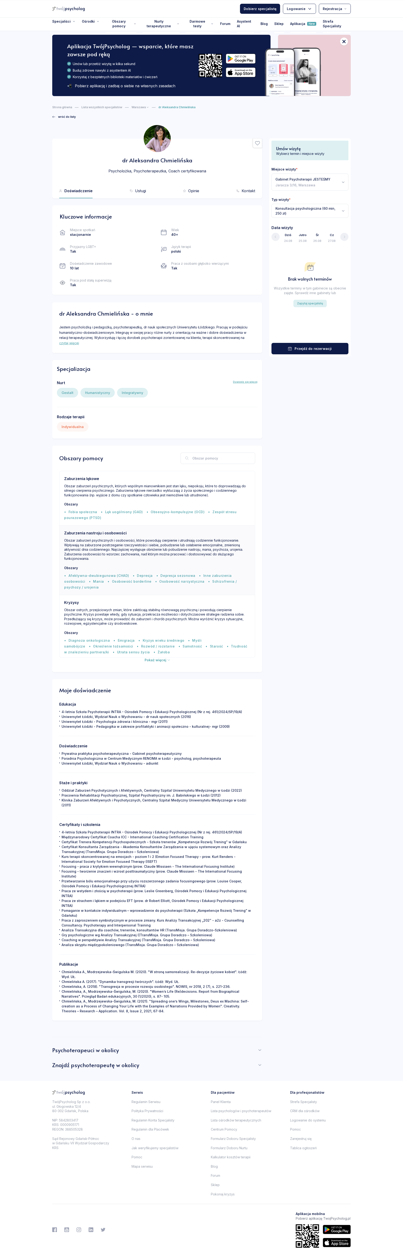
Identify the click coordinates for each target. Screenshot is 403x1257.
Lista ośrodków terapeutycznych (236, 1120)
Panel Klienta (221, 1102)
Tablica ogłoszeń (303, 1148)
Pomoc (137, 1157)
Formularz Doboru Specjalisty (233, 1139)
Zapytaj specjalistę (310, 303)
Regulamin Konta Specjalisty (153, 1120)
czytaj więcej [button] (69, 343)
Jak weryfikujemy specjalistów (155, 1148)
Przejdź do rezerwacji (313, 349)
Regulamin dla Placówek (150, 1129)
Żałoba (164, 652)
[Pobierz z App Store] (241, 72)
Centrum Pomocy (224, 1129)
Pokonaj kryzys (223, 1194)
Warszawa (139, 107)
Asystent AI (244, 23)
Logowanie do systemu (308, 1120)
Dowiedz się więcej (245, 381)
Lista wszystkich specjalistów (101, 107)
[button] (257, 143)
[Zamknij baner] (344, 41)
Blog (264, 24)
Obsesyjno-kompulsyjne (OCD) (178, 512)
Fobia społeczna (83, 512)
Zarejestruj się (301, 1139)
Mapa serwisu (142, 1166)
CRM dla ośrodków (305, 1111)
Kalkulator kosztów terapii (230, 1157)
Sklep (279, 24)
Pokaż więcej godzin (310, 334)
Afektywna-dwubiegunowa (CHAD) (99, 576)
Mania (98, 581)
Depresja (145, 576)
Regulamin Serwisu (146, 1102)
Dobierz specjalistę (260, 9)
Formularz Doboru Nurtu (229, 1148)
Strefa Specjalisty (332, 23)
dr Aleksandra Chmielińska (176, 107)
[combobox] (309, 182)
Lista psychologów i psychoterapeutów (241, 1111)
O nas (136, 1139)
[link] (64, 117)
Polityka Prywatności (147, 1111)
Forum (225, 24)
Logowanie (296, 9)
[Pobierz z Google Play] (241, 59)
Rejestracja (332, 9)
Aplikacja (302, 24)
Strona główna (62, 107)
